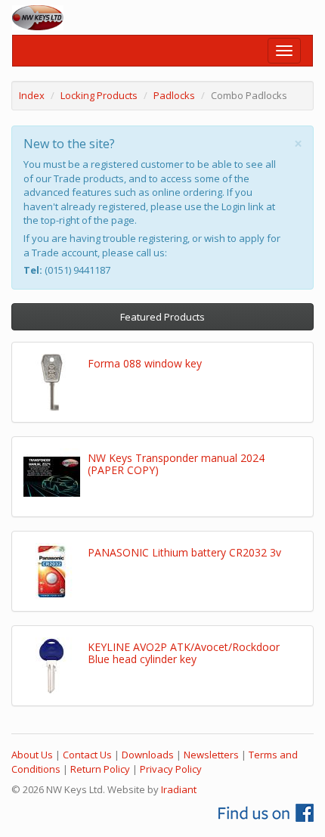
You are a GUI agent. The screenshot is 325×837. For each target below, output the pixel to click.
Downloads (148, 754)
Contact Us (87, 754)
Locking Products (99, 95)
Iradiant (179, 789)
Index (32, 95)
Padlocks (174, 95)
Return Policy (100, 769)
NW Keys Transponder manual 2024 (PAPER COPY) (176, 463)
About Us (32, 754)
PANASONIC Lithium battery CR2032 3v (184, 552)
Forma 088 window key (145, 363)
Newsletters (211, 754)
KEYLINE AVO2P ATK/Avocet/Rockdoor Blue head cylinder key (184, 652)
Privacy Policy (171, 769)
